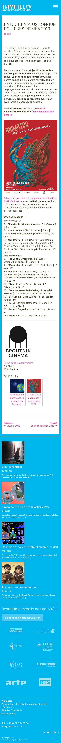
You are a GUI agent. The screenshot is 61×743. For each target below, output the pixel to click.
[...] (32, 477)
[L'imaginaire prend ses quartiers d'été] (13, 493)
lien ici (41, 108)
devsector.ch (23, 740)
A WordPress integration (10, 740)
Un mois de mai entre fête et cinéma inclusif (30, 547)
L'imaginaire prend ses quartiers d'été (26, 507)
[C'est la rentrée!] (13, 452)
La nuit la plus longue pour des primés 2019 (34, 399)
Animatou (16, 8)
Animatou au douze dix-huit (20, 587)
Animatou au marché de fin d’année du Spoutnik (17, 399)
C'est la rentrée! (12, 466)
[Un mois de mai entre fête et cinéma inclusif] (13, 533)
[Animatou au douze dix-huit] (13, 573)
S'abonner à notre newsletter (22, 617)
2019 (9, 34)
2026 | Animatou (8, 738)
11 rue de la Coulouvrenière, (19, 362)
